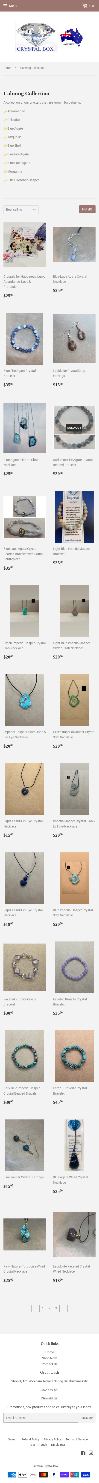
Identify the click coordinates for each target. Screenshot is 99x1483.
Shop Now (49, 1358)
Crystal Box (51, 1466)
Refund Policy (30, 1439)
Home (7, 68)
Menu (13, 6)
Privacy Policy (52, 1439)
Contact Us (50, 1364)
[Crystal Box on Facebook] (83, 1453)
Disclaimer (58, 1444)
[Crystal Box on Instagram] (91, 1453)
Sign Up (87, 1418)
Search (12, 1439)
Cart (92, 6)
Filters (87, 209)
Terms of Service (77, 1439)
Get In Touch (38, 1444)
